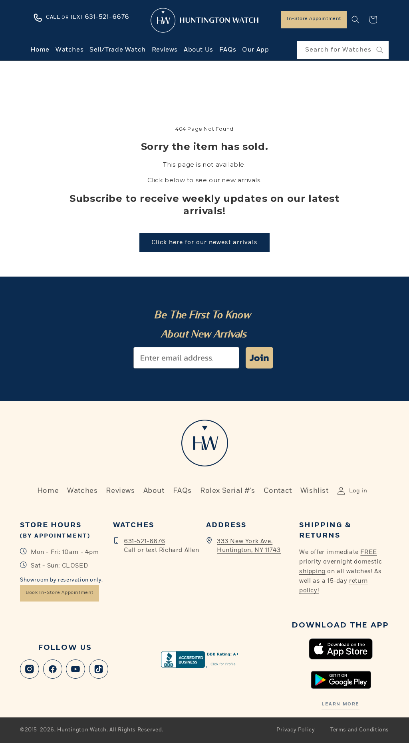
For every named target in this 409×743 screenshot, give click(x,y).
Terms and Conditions (359, 730)
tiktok (98, 669)
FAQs (182, 490)
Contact (278, 490)
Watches (82, 490)
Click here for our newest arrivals (204, 242)
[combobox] (343, 50)
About (154, 490)
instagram (29, 669)
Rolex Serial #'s (227, 490)
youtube (75, 669)
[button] (355, 19)
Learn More (340, 704)
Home (48, 490)
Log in (358, 491)
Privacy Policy (295, 730)
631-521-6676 (144, 541)
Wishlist (314, 490)
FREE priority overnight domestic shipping (340, 561)
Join (259, 358)
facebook (52, 669)
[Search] (380, 50)
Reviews (120, 490)
